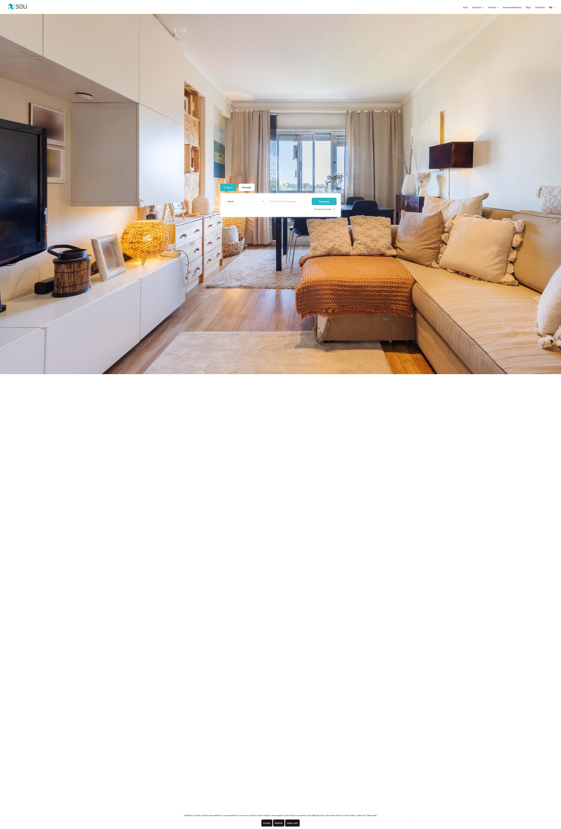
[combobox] (245, 201)
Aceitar (267, 823)
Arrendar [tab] (246, 187)
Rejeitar (279, 823)
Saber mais (292, 823)
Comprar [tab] (228, 187)
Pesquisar (324, 201)
